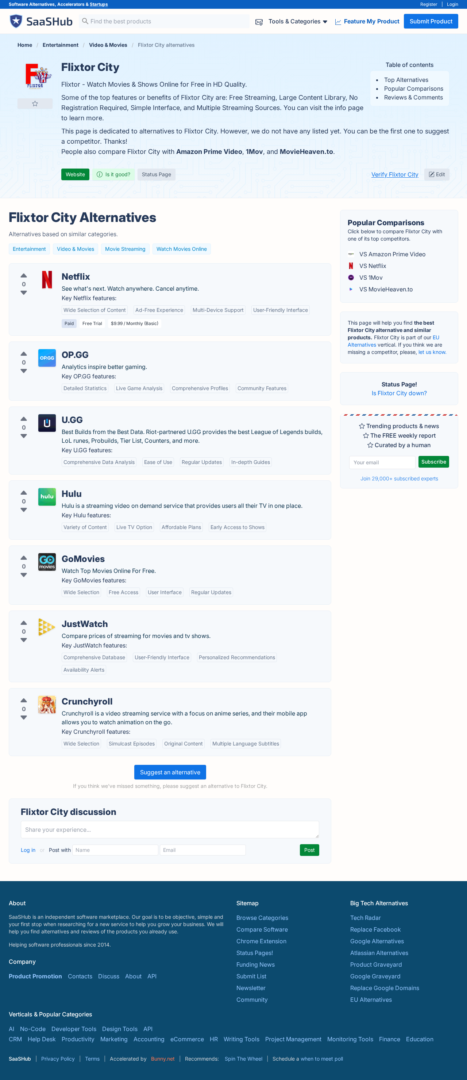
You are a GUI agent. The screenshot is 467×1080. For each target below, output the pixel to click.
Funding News (255, 964)
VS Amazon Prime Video (392, 254)
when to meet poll (322, 1059)
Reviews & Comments (413, 97)
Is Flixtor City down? (399, 393)
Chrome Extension (261, 941)
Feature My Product (371, 21)
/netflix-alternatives (41, 268)
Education (419, 1039)
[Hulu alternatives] (47, 497)
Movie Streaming (125, 249)
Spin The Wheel (243, 1059)
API (152, 976)
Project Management (293, 1039)
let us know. (432, 352)
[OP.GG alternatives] (47, 358)
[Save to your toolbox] (35, 103)
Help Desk (42, 1039)
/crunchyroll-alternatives (48, 692)
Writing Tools (241, 1039)
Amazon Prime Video (209, 151)
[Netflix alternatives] (47, 279)
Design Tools (120, 1028)
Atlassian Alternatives (379, 952)
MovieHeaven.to (306, 151)
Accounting (149, 1039)
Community (252, 999)
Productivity (78, 1039)
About (133, 976)
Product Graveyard (376, 964)
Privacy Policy (58, 1059)
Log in (29, 850)
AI (11, 1028)
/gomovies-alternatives (46, 550)
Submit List (251, 976)
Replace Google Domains (384, 988)
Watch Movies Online (182, 249)
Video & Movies (75, 249)
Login (452, 4)
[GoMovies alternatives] (47, 562)
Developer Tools (73, 1028)
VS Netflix (372, 265)
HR (214, 1039)
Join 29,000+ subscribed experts (399, 478)
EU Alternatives (371, 999)
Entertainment (29, 249)
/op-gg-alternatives (41, 346)
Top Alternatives (406, 79)
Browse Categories (262, 917)
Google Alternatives (377, 941)
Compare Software (262, 929)
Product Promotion (35, 976)
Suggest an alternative (170, 772)
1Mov (254, 151)
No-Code (33, 1028)
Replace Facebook (375, 929)
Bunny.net (163, 1059)
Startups (99, 4)
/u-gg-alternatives (39, 411)
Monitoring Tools (350, 1039)
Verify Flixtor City (394, 174)
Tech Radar (365, 917)
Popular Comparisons (413, 88)
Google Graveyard (375, 976)
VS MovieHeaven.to (385, 289)
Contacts (80, 976)
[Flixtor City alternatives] (35, 77)
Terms (92, 1059)
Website (75, 174)
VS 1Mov (370, 277)
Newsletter (251, 988)
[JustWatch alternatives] (47, 627)
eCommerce (187, 1039)
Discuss (108, 976)
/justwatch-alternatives (46, 615)
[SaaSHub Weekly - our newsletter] (259, 21)
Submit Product (431, 21)
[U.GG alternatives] (47, 423)
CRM (15, 1039)
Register (428, 4)
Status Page (156, 174)
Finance (389, 1039)
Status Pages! (254, 952)
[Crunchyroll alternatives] (47, 704)
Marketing (114, 1039)
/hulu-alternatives (38, 485)
